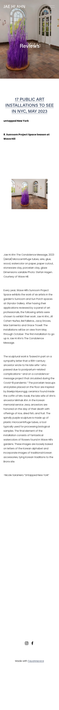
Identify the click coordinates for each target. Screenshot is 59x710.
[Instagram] (26, 643)
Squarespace (36, 661)
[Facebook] (32, 643)
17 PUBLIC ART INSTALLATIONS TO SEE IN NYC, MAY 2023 (29, 105)
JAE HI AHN (14, 6)
